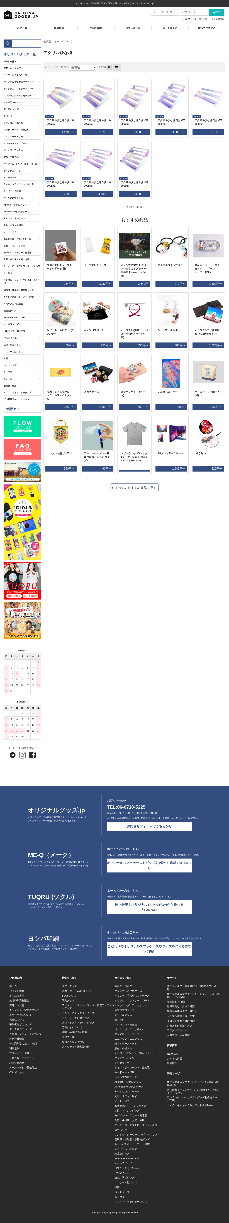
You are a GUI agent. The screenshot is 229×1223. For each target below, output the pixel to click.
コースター (9, 273)
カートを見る (169, 28)
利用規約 (14, 1048)
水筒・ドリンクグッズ (14, 246)
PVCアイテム (10, 338)
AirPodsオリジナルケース (16, 211)
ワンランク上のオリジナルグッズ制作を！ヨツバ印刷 (193, 1099)
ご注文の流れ (16, 990)
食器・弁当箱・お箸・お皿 (16, 259)
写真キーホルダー (124, 986)
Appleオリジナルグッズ (15, 205)
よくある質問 (16, 995)
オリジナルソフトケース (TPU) (18, 88)
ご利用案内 (96, 28)
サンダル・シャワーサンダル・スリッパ (22, 282)
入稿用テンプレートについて (25, 1033)
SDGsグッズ (69, 995)
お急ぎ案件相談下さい (179, 1025)
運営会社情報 (16, 1038)
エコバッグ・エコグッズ (15, 143)
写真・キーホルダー (13, 68)
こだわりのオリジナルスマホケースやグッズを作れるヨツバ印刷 (149, 949)
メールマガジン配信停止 (23, 1067)
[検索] (8, 43)
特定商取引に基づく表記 (23, 1043)
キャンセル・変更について (24, 1010)
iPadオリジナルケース (14, 218)
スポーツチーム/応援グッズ (77, 990)
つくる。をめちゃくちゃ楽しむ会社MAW (190, 1105)
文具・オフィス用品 (13, 225)
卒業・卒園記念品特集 (74, 1032)
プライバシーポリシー (21, 1053)
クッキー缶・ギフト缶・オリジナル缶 (22, 266)
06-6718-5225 (131, 807)
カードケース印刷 (12, 191)
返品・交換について (20, 1014)
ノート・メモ (10, 232)
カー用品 (8, 372)
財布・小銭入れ (11, 157)
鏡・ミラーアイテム (13, 150)
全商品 (47, 41)
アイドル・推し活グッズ (75, 1017)
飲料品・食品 (10, 385)
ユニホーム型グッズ (13, 351)
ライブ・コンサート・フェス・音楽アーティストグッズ (88, 1007)
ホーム (13, 986)
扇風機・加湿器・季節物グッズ (19, 290)
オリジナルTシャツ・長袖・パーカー (21, 164)
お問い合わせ (132, 28)
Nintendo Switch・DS (14, 317)
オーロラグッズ (63, 41)
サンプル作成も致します (181, 1016)
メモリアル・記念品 (13, 303)
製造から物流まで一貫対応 (182, 1011)
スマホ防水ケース (12, 102)
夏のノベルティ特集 (73, 1041)
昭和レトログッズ (72, 1027)
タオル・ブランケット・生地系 (19, 184)
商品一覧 (22, 28)
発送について (16, 1019)
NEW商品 (172, 1053)
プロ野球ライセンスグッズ (16, 399)
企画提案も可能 (176, 1001)
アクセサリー (10, 177)
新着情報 (59, 28)
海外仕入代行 (16, 1005)
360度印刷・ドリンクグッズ (17, 239)
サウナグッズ (69, 986)
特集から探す (10, 61)
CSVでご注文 (16, 1072)
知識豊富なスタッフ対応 (181, 1006)
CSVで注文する (207, 28)
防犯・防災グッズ (12, 345)
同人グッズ (68, 1000)
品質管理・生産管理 (178, 1035)
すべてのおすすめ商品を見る (136, 488)
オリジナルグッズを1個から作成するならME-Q (192, 987)
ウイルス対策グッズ (13, 198)
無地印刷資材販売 (19, 1000)
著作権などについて (20, 1024)
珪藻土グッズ (10, 310)
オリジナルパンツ (12, 170)
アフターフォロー (177, 1030)
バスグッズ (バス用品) (14, 331)
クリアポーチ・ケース (14, 136)
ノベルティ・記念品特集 (75, 1046)
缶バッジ (8, 116)
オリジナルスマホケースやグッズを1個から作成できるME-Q (149, 865)
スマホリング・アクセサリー (17, 95)
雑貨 (6, 358)
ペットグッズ (10, 365)
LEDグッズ (68, 1036)
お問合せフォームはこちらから (149, 826)
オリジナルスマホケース (15, 75)
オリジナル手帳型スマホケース (19, 82)
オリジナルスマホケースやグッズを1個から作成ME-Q (193, 1083)
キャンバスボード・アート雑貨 (19, 297)
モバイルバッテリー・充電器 (17, 252)
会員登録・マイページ (21, 1057)
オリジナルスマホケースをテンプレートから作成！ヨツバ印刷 (193, 995)
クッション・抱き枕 (13, 123)
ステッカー (9, 379)
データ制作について (20, 1029)
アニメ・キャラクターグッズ (17, 392)
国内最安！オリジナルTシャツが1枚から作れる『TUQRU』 (149, 907)
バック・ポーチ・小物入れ (16, 130)
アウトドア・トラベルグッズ (78, 1022)
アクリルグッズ (11, 109)
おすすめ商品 (174, 1058)
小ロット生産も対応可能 (181, 1020)
